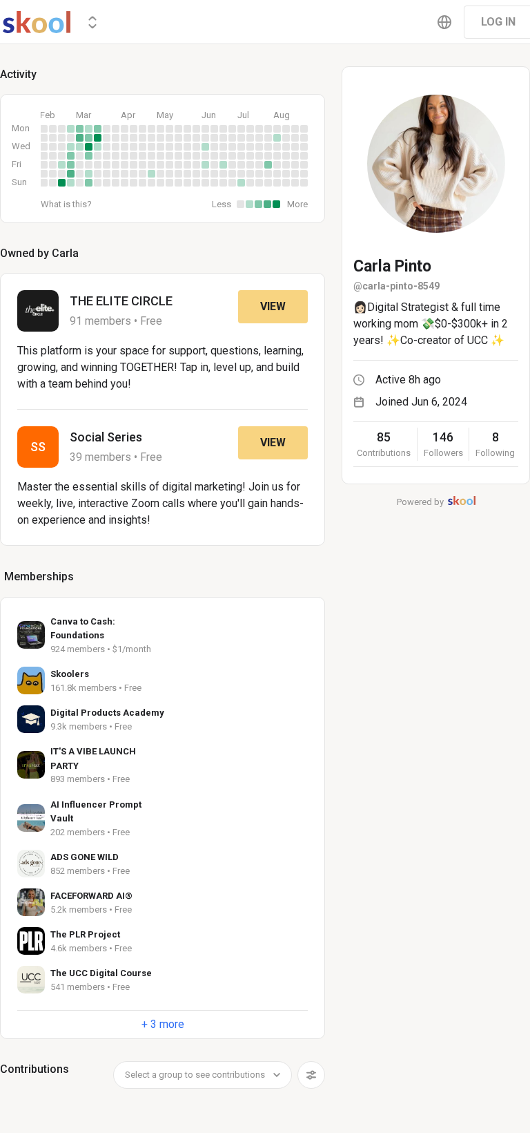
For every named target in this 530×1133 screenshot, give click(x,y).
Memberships (39, 576)
